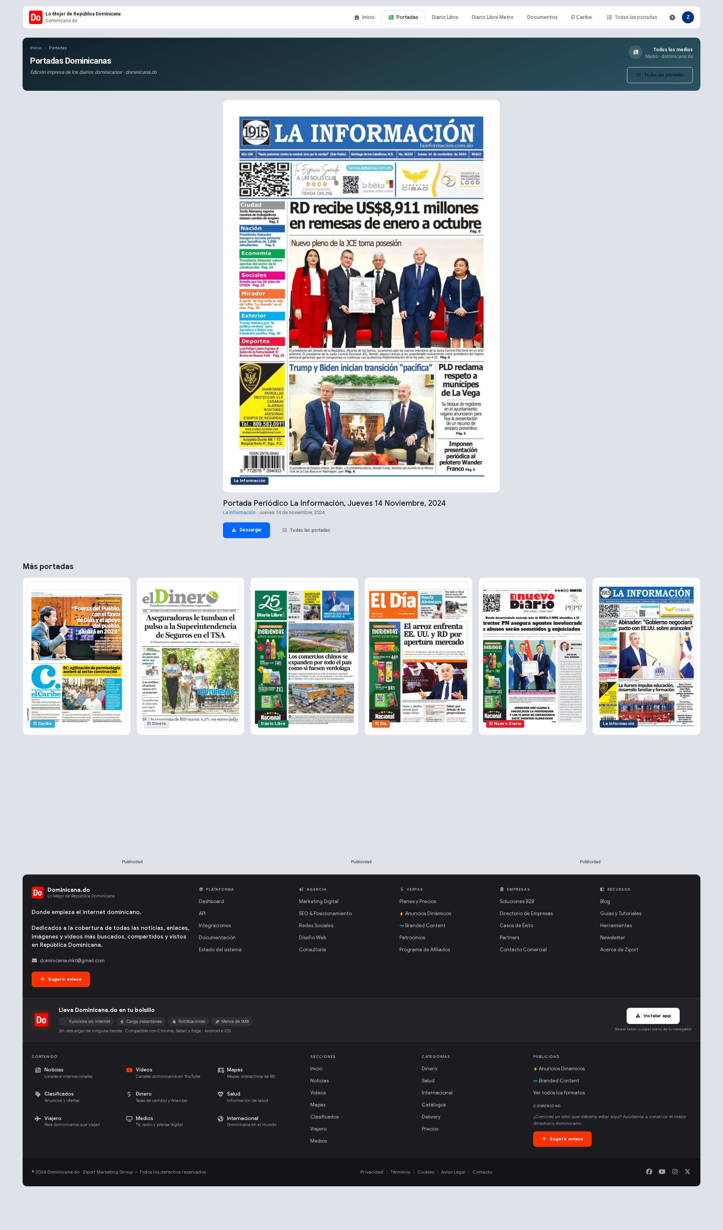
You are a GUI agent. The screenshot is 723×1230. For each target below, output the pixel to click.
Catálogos (434, 1105)
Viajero (318, 1129)
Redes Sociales (316, 925)
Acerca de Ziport (619, 949)
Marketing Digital (319, 901)
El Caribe (581, 17)
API (202, 913)
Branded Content (425, 925)
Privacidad (371, 1172)
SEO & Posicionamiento (325, 913)
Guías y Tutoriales (620, 913)
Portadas (407, 17)
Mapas (317, 1105)
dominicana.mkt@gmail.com (72, 960)
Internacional (437, 1093)
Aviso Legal (453, 1172)
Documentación (217, 937)
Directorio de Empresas (526, 913)
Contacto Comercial (523, 949)
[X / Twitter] (687, 1172)
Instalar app (656, 1015)
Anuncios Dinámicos (428, 913)
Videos (318, 1093)
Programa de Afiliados (425, 949)
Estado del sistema (220, 949)
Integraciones (215, 925)
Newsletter (612, 937)
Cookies (425, 1172)
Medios (318, 1141)
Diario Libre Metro (493, 17)
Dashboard (211, 901)
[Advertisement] (132, 809)
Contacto (482, 1172)
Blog (605, 901)
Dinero (429, 1068)
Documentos (542, 17)
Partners (509, 937)
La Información (239, 512)
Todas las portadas (636, 17)
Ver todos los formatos (559, 1093)
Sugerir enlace (64, 979)
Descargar (250, 530)
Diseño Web (312, 937)
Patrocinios (412, 937)
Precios (430, 1129)
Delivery (431, 1117)
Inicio (368, 17)
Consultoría (312, 949)
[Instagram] (675, 1172)
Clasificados (324, 1117)
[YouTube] (662, 1172)
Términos (400, 1172)
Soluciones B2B (517, 901)
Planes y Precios (418, 901)
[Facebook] (649, 1172)
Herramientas (616, 925)
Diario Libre (445, 17)
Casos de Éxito (516, 925)
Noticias (319, 1080)
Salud (428, 1080)
